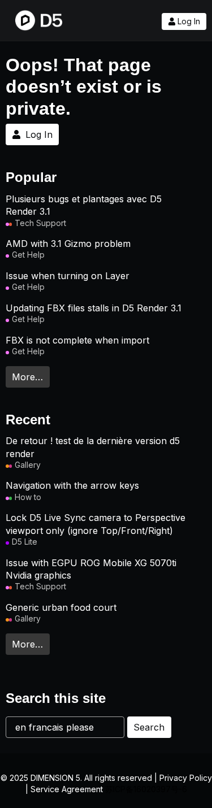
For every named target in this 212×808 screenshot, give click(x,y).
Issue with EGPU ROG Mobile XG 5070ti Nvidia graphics (91, 569)
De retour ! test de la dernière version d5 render (93, 447)
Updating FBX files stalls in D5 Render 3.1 (93, 308)
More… (27, 377)
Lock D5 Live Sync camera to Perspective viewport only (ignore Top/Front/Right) (95, 524)
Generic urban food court (61, 607)
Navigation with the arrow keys (72, 485)
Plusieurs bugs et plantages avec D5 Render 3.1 (84, 205)
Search (149, 727)
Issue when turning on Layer (67, 275)
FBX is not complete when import (77, 340)
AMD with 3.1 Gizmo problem (68, 243)
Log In (189, 21)
